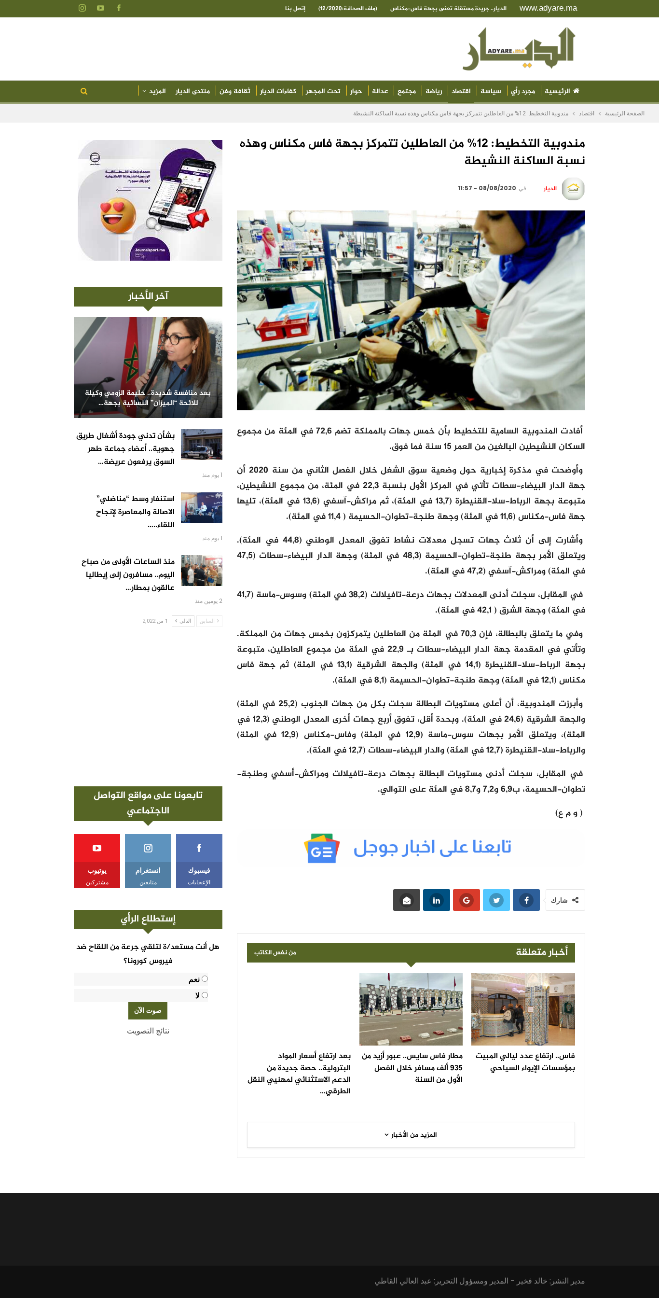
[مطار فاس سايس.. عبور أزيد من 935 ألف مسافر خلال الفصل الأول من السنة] (411, 1009)
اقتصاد (461, 91)
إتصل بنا (295, 9)
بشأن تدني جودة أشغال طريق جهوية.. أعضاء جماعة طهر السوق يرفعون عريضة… (125, 449)
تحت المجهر (323, 91)
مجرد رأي (523, 91)
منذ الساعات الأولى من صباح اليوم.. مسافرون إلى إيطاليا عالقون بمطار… (128, 575)
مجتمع (407, 91)
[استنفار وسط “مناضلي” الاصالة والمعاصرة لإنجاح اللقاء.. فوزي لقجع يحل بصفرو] (201, 507)
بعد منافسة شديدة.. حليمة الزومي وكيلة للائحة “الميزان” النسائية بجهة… (148, 398)
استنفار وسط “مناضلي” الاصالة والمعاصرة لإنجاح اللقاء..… (135, 512)
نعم (194, 979)
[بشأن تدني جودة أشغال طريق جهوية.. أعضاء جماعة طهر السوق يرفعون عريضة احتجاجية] (201, 444)
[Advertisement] (148, 706)
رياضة (434, 91)
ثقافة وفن (235, 91)
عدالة (380, 91)
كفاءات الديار (278, 91)
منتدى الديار (193, 91)
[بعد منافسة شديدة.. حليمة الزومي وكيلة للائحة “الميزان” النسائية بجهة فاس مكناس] (148, 368)
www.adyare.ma (548, 8)
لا (197, 995)
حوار (356, 91)
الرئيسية (557, 91)
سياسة (491, 91)
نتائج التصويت (148, 1030)
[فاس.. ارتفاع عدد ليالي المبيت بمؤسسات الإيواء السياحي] (523, 1009)
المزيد (157, 91)
